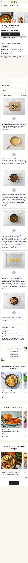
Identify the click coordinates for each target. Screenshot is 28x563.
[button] (14, 85)
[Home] (2, 6)
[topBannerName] (14, 10)
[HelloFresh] (14, 2)
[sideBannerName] (14, 68)
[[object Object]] (22, 34)
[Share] (25, 34)
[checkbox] (1, 30)
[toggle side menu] (2, 2)
